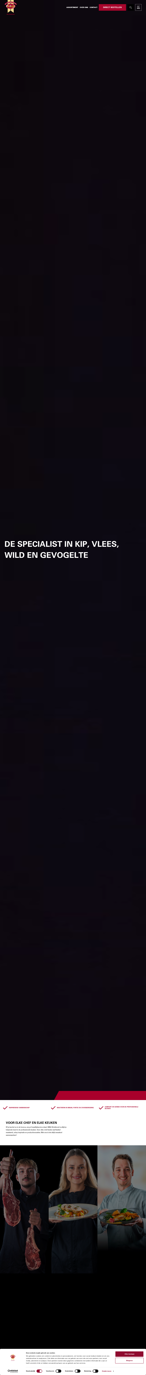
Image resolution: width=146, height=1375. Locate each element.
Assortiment (72, 7)
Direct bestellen (112, 7)
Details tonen (106, 1371)
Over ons (84, 7)
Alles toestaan (129, 1354)
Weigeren (129, 1360)
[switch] (58, 1371)
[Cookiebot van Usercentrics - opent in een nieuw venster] (13, 1371)
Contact (93, 7)
